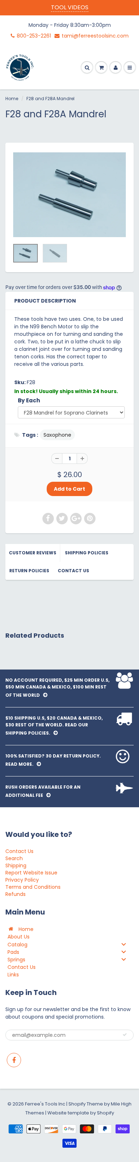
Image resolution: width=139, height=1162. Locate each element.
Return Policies (29, 571)
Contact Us (73, 571)
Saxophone (57, 434)
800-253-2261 (34, 35)
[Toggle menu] (123, 944)
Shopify (77, 1103)
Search (14, 858)
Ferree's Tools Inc (45, 1103)
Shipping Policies (86, 553)
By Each (29, 400)
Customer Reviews (32, 553)
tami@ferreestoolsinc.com (95, 35)
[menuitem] (69, 929)
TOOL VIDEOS (69, 7)
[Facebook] (14, 1060)
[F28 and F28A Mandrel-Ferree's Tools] (69, 195)
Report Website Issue (31, 872)
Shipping (15, 865)
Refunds (15, 894)
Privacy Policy (22, 879)
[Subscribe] (124, 1034)
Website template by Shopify (80, 1112)
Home (11, 98)
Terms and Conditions (33, 887)
